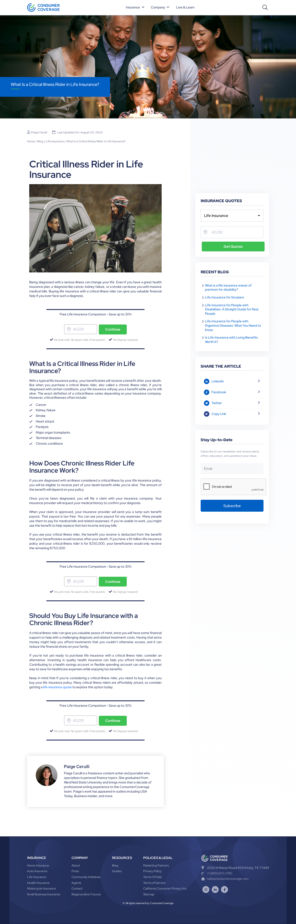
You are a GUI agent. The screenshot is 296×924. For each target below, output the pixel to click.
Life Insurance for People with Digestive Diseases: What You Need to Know (233, 325)
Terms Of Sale (152, 877)
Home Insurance (38, 865)
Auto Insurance (37, 871)
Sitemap (148, 894)
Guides (117, 871)
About (76, 865)
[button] (135, 7)
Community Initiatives (86, 877)
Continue (112, 329)
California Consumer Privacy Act (165, 888)
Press (75, 871)
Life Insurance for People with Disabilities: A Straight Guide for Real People (231, 309)
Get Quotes (233, 246)
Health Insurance (38, 883)
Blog (40, 141)
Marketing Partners (156, 865)
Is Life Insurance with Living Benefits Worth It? (231, 339)
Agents (76, 883)
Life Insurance (55, 141)
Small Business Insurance (43, 894)
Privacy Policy (152, 871)
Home (31, 141)
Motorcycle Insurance (41, 888)
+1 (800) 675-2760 (219, 873)
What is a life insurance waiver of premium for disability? (228, 287)
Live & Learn (185, 7)
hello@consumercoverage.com (228, 879)
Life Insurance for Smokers (224, 297)
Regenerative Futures (86, 894)
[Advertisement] (232, 160)
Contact (77, 888)
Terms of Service (154, 883)
